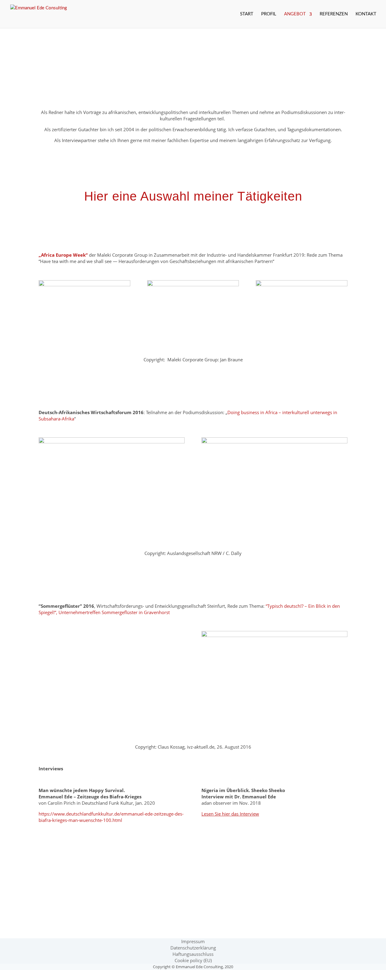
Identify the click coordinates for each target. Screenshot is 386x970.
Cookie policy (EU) (193, 960)
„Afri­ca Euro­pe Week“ (63, 255)
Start (246, 14)
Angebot (295, 14)
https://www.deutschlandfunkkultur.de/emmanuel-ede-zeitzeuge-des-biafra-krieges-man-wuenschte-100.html (111, 817)
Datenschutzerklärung (193, 948)
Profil (268, 14)
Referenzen (334, 14)
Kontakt (366, 14)
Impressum (193, 941)
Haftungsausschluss (193, 954)
